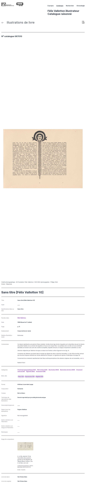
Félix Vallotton (21, 318)
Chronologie (81, 6)
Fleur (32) (21, 376)
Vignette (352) (30, 371)
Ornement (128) (40, 371)
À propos (51, 6)
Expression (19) (29, 376)
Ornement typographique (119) (26, 370)
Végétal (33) (39, 376)
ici (83, 358)
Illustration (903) (54, 370)
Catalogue (59, 6)
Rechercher (70, 6)
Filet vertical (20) (42, 370)
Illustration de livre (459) (67, 370)
